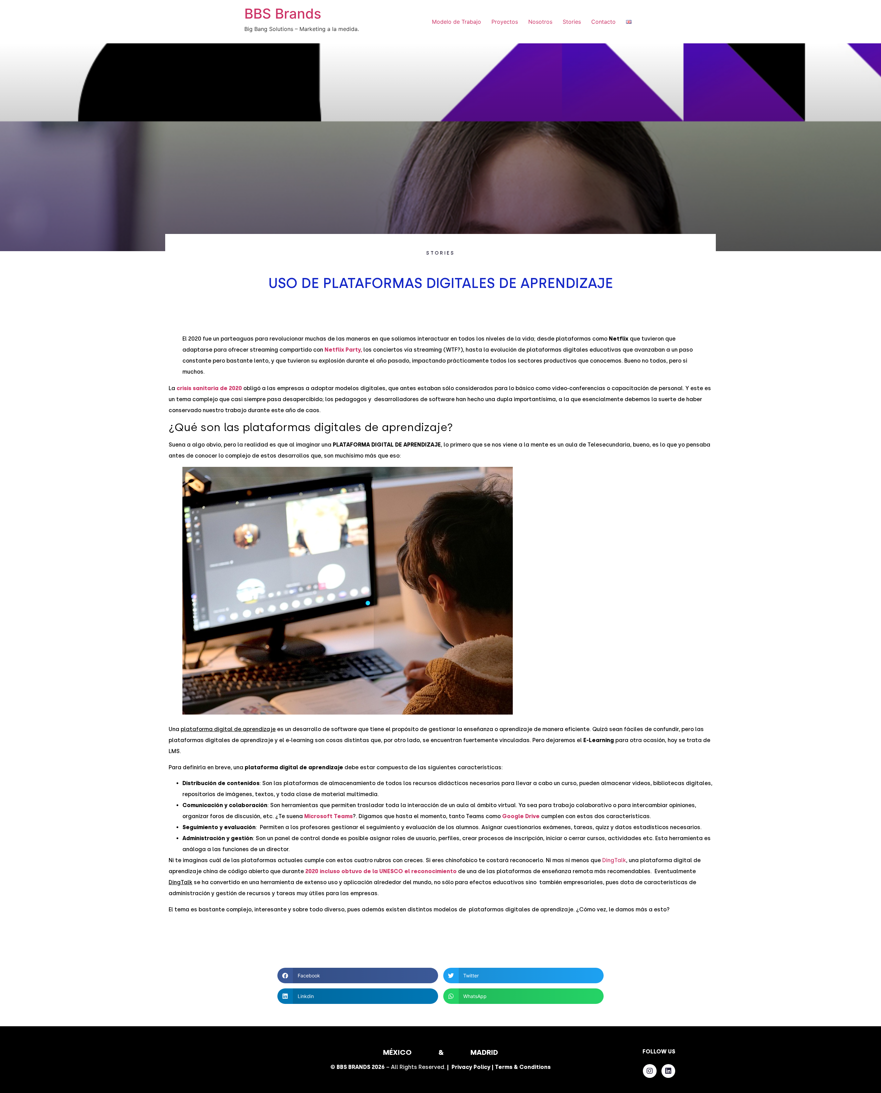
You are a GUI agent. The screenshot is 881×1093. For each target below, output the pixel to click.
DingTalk (614, 860)
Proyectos (504, 21)
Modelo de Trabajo (456, 21)
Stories (572, 21)
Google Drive (521, 816)
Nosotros (540, 21)
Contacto (603, 21)
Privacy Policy (471, 1067)
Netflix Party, (343, 349)
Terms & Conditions (523, 1067)
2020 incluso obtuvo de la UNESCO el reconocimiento (381, 871)
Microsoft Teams (328, 816)
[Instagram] (650, 1071)
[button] (357, 975)
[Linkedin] (668, 1071)
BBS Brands (282, 13)
